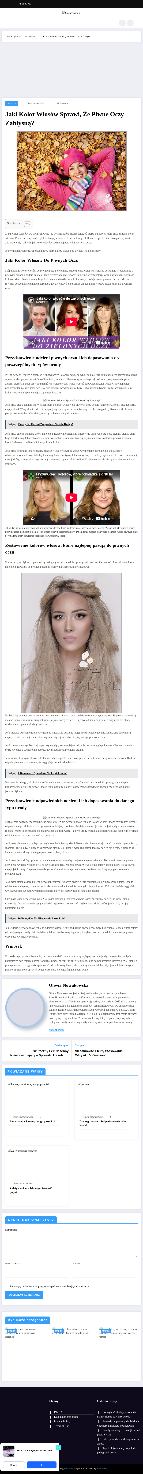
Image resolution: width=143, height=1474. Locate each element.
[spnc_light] (130, 23)
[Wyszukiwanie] (122, 23)
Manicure (12, 103)
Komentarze (11, 1229)
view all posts (56, 1030)
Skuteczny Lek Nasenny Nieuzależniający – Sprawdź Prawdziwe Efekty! (39, 1053)
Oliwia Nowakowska (35, 103)
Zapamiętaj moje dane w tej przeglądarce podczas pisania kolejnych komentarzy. (49, 1286)
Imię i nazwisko (13, 1263)
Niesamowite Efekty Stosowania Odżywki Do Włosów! (99, 1053)
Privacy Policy (62, 1421)
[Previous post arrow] (6, 1050)
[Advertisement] (71, 68)
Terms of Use (61, 1425)
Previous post (61, 1045)
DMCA (58, 1412)
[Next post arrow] (136, 1050)
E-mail (76, 1263)
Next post (80, 1045)
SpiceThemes (102, 1468)
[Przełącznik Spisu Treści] (25, 224)
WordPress (68, 1468)
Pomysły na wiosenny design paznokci (32, 1121)
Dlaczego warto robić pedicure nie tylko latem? (103, 1123)
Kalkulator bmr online (66, 1416)
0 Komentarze (62, 103)
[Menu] (11, 23)
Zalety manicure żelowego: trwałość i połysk (31, 1190)
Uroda (11, 1331)
